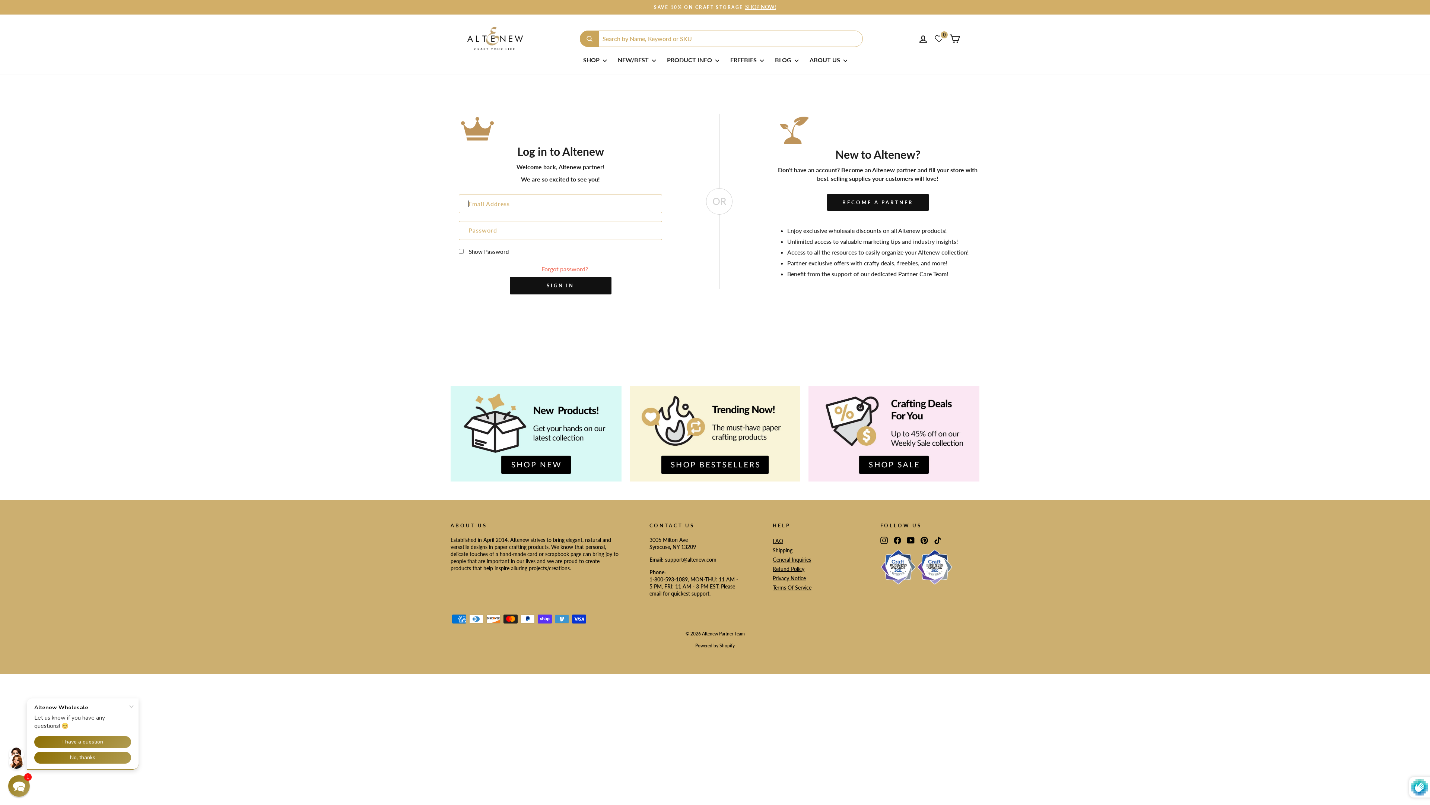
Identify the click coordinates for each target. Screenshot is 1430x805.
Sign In (560, 285)
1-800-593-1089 (668, 580)
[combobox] (721, 39)
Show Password (489, 251)
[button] (19, 786)
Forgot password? (564, 268)
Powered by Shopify (715, 645)
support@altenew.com (690, 560)
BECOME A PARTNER (877, 202)
